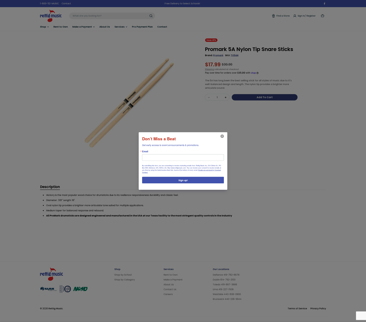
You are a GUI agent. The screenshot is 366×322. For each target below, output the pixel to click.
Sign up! (183, 180)
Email (145, 151)
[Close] (221, 138)
